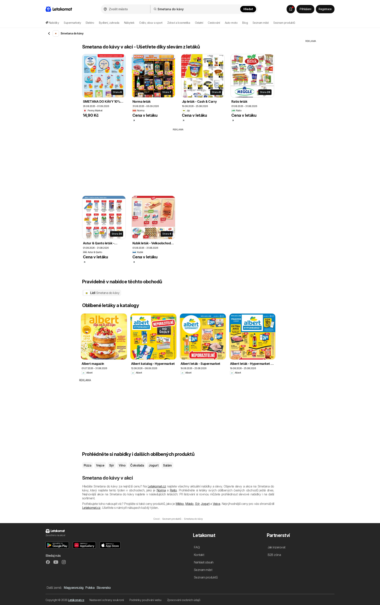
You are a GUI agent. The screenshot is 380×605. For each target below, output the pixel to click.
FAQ (197, 547)
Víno (122, 465)
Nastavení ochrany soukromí (106, 600)
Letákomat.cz (76, 600)
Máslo (189, 504)
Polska (89, 588)
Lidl (105, 293)
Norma (161, 490)
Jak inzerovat (276, 547)
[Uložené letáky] (291, 9)
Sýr (111, 465)
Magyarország (73, 588)
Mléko (180, 504)
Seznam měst (261, 22)
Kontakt (199, 555)
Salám (167, 465)
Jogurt (153, 465)
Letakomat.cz (157, 486)
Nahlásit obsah (204, 562)
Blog (245, 22)
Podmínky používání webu (145, 600)
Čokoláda (137, 465)
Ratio (173, 490)
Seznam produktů (284, 22)
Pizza (87, 465)
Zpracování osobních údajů (183, 600)
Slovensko (103, 588)
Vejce (100, 465)
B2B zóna (274, 555)
